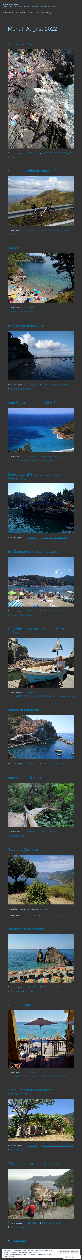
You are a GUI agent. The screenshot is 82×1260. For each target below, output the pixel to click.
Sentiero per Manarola (26, 778)
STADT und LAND (60, 538)
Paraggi (14, 248)
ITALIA (70, 153)
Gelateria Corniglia (23, 849)
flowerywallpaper (11, 4)
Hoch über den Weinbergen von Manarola (30, 1092)
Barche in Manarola (23, 710)
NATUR (60, 456)
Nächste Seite (20, 1240)
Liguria (19, 311)
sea (36, 311)
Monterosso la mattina (26, 929)
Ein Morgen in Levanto (26, 325)
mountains (49, 460)
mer (32, 311)
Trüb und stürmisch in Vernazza (33, 1164)
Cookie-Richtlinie (9, 1256)
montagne (41, 460)
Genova (13, 157)
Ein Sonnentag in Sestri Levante (33, 551)
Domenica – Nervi (22, 44)
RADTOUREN (64, 230)
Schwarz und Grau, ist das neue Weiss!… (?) (33, 476)
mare (24, 311)
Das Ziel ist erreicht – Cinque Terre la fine (36, 631)
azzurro (13, 460)
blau (23, 460)
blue (30, 460)
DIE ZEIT (45, 538)
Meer (28, 311)
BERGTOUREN (47, 456)
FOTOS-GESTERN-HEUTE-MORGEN (54, 153)
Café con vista (19, 1005)
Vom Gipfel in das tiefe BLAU (31, 403)
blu (27, 460)
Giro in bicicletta (47, 230)
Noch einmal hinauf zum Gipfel (33, 171)
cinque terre (64, 696)
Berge (19, 460)
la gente (13, 311)
